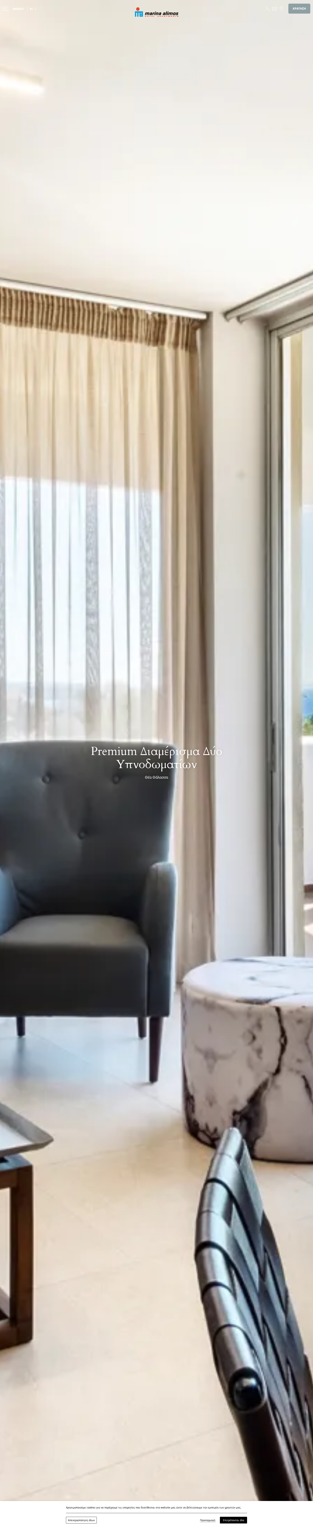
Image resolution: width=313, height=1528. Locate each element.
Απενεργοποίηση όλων (81, 1520)
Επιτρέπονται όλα (233, 1520)
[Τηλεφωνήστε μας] (268, 9)
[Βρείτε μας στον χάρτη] (281, 9)
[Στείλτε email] (274, 9)
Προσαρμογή (207, 1520)
